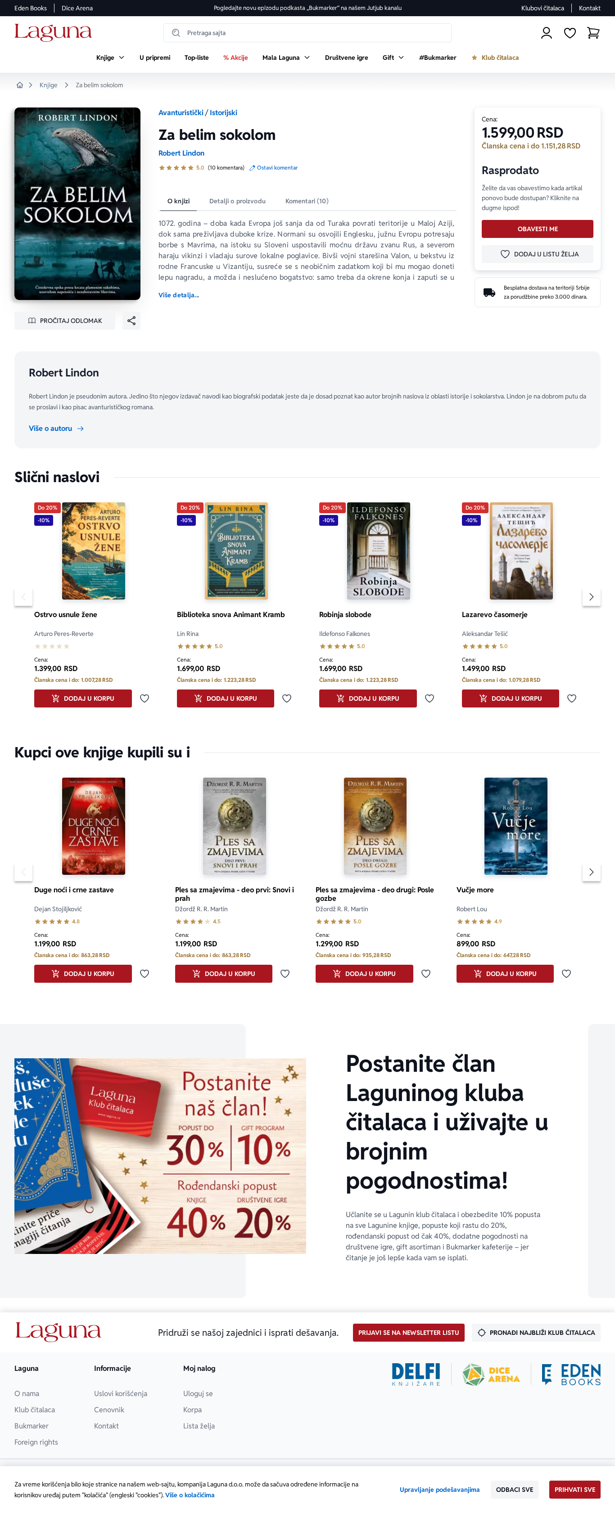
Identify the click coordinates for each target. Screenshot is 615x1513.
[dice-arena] (491, 1374)
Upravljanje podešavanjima (440, 1490)
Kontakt (590, 8)
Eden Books (30, 8)
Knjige (49, 85)
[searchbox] (307, 32)
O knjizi (178, 201)
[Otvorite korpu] (593, 33)
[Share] (131, 321)
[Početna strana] (55, 33)
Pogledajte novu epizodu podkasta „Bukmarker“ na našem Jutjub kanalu (308, 8)
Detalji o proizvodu (237, 201)
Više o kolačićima (190, 1495)
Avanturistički (180, 112)
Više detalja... (178, 295)
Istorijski (223, 112)
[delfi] (416, 1374)
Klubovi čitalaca (542, 8)
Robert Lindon (181, 153)
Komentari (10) (307, 201)
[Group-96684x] (571, 1374)
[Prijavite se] (546, 33)
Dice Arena (77, 8)
